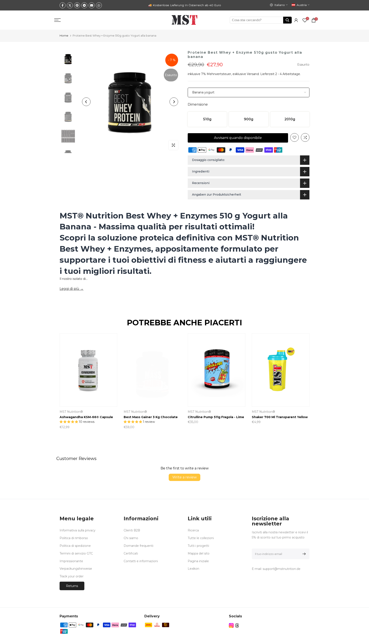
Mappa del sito (198, 553)
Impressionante (71, 561)
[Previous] (86, 101)
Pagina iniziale (198, 561)
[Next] (174, 101)
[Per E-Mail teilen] (92, 5)
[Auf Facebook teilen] (63, 5)
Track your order (71, 576)
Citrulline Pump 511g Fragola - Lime (216, 417)
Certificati (131, 553)
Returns (72, 586)
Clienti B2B (132, 530)
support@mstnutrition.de (281, 569)
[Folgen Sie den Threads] (237, 625)
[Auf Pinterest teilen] (77, 5)
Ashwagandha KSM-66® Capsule (86, 417)
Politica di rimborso (74, 538)
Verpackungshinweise (76, 569)
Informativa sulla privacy (77, 530)
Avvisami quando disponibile (238, 138)
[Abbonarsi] (303, 554)
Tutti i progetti (198, 546)
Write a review (184, 477)
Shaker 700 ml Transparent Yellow (280, 417)
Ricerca (193, 530)
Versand (253, 74)
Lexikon (193, 569)
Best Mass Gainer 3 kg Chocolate (151, 417)
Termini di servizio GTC (76, 553)
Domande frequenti (138, 546)
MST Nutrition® (71, 412)
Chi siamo (131, 538)
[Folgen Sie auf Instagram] (231, 625)
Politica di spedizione (75, 546)
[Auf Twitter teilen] (70, 5)
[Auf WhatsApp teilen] (99, 5)
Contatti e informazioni (141, 561)
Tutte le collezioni (201, 538)
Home (64, 35)
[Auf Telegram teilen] (84, 5)
